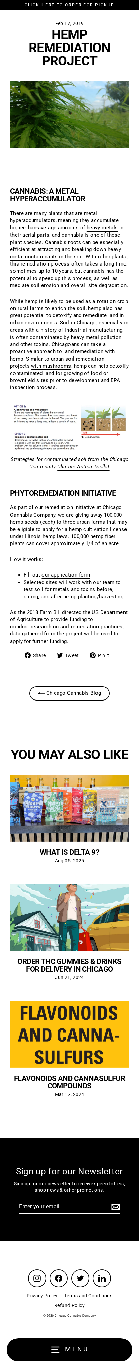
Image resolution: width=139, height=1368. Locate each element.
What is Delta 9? (69, 852)
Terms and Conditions (88, 1295)
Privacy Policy (42, 1295)
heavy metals (102, 228)
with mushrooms (51, 366)
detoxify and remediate (80, 315)
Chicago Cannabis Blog (73, 693)
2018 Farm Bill (44, 612)
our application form (65, 575)
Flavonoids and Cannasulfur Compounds (70, 1082)
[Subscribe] (114, 1207)
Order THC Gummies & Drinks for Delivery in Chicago (69, 965)
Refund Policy (69, 1305)
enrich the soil (69, 308)
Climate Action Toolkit (83, 467)
